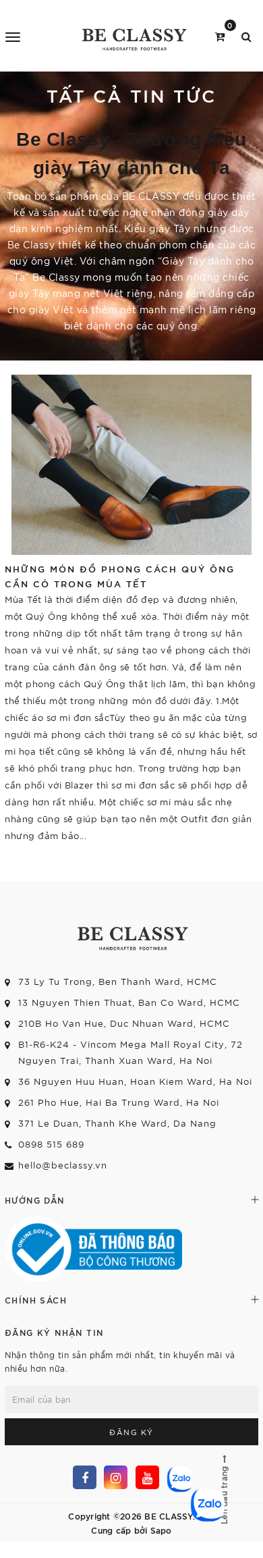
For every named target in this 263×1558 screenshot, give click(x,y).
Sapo (161, 1529)
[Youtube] (147, 1477)
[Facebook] (84, 1477)
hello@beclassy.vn (62, 1165)
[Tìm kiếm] (246, 35)
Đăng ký (131, 1431)
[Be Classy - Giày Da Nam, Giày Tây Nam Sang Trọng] (133, 35)
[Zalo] (178, 1477)
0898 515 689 (51, 1144)
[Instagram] (115, 1477)
